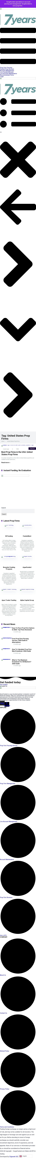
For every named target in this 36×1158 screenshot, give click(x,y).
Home (2, 441)
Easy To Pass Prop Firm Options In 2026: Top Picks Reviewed (23, 629)
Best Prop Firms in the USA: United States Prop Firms (16, 453)
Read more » (5, 462)
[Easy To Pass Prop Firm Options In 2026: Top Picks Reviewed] (6, 627)
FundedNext (27, 536)
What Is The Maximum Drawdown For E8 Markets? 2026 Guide (21, 661)
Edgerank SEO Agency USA (18, 1156)
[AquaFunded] (27, 556)
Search (3, 508)
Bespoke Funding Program (9, 568)
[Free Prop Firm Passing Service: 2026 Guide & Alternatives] (6, 638)
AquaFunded (27, 567)
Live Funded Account (6, 72)
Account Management (7, 70)
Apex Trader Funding (9, 600)
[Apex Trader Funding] (9, 589)
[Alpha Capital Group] (27, 589)
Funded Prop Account (7, 69)
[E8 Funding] (9, 525)
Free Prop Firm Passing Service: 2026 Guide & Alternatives (20, 640)
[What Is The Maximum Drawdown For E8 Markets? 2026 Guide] (6, 659)
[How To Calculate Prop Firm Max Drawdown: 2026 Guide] (6, 648)
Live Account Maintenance (8, 73)
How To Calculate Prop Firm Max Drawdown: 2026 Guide (21, 650)
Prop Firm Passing (6, 67)
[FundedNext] (27, 525)
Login (2, 76)
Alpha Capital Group (27, 600)
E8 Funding (9, 536)
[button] (18, 46)
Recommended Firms (7, 75)
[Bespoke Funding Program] (9, 556)
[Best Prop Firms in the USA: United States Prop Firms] (18, 445)
